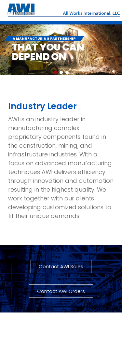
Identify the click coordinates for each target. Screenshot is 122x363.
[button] (55, 72)
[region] (61, 49)
